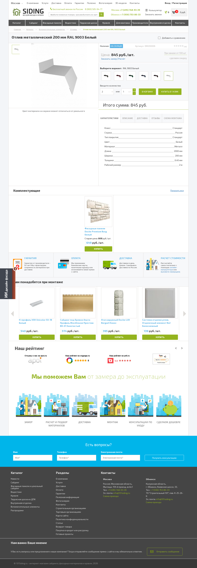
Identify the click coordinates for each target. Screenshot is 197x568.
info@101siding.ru (121, 493)
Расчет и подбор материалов (56, 424)
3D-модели (121, 3)
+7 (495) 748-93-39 (130, 10)
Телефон (62, 452)
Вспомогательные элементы (52, 29)
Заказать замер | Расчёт (113, 58)
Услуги (45, 3)
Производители (140, 22)
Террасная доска (88, 22)
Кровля (106, 22)
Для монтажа (123, 22)
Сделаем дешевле (168, 422)
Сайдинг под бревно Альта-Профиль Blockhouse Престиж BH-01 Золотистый (77, 322)
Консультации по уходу (140, 424)
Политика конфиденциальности (72, 519)
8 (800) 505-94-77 (93, 9)
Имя (15, 452)
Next (184, 313)
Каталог (17, 22)
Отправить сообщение (168, 551)
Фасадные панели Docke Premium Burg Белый (96, 231)
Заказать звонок (153, 14)
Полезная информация (67, 497)
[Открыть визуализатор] (7, 284)
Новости (15, 478)
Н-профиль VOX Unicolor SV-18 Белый (35, 321)
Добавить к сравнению (173, 38)
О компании (33, 3)
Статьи (59, 523)
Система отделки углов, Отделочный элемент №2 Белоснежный (156, 322)
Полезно (91, 3)
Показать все (177, 190)
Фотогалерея (105, 3)
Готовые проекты (64, 534)
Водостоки (70, 22)
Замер (28, 422)
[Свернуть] (15, 268)
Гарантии (79, 3)
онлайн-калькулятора (169, 268)
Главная (17, 29)
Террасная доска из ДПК (23, 499)
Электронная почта (111, 452)
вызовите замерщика (170, 272)
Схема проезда (111, 496)
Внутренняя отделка (160, 22)
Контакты (135, 3)
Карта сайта (62, 515)
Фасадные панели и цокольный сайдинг (27, 487)
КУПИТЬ (98, 249)
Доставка (56, 3)
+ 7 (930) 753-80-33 (130, 14)
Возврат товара (64, 526)
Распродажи (17, 510)
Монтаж (112, 422)
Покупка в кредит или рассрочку (72, 530)
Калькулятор (155, 10)
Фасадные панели (52, 22)
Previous (12, 313)
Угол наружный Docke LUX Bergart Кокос (115, 321)
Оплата (68, 3)
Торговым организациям (68, 512)
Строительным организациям (71, 508)
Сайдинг (33, 22)
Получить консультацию (164, 458)
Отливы (73, 29)
